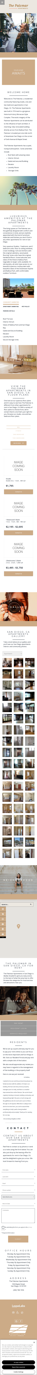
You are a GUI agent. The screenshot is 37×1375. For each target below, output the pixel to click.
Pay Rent (18, 1023)
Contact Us (18, 492)
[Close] (34, 1342)
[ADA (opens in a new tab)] (18, 1312)
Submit (18, 1239)
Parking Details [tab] (9, 311)
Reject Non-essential (18, 1367)
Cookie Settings (18, 1372)
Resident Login (19, 1028)
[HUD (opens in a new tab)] (14, 1312)
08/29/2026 (17, 443)
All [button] (18, 427)
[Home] (18, 6)
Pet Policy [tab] (26, 306)
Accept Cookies (18, 1362)
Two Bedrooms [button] (19, 438)
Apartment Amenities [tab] (11, 306)
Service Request (18, 1034)
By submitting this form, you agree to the (16, 1227)
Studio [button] (18, 431)
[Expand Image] (7, 662)
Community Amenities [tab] (11, 302)
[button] (2, 2)
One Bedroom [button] (18, 434)
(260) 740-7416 (18, 1290)
